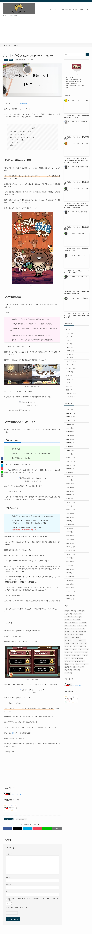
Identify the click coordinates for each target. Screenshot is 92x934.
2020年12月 (70, 591)
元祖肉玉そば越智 (77, 658)
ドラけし (68, 640)
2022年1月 (70, 543)
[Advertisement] (46, 30)
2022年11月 (70, 506)
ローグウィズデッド (80, 652)
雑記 (69, 390)
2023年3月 (70, 491)
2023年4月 (70, 487)
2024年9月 (70, 424)
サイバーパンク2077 (71, 622)
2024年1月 (70, 454)
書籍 (69, 375)
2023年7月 (70, 476)
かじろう (68, 614)
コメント (9, 854)
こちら (14, 733)
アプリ (10, 59)
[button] (7, 828)
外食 (78, 664)
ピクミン (83, 643)
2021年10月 (70, 554)
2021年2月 (70, 584)
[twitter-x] (83, 1)
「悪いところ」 (20, 142)
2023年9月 (70, 469)
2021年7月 (70, 565)
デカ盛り (79, 634)
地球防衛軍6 (69, 664)
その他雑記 (71, 393)
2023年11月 (70, 461)
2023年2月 (70, 495)
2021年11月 (70, 550)
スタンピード (82, 625)
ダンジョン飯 (69, 634)
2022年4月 (70, 532)
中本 (67, 658)
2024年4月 (70, 443)
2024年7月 (70, 431)
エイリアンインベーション (73, 617)
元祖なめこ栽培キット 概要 (21, 131)
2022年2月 (70, 539)
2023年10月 (70, 465)
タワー (81, 628)
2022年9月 (70, 513)
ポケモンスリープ (70, 649)
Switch (70, 347)
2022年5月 (70, 528)
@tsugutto (23, 103)
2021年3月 (70, 580)
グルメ (69, 333)
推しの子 (68, 670)
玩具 (69, 386)
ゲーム (6, 59)
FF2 (73, 611)
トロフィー (71, 364)
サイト (8, 891)
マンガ (70, 379)
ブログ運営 (71, 397)
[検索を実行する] (87, 54)
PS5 (69, 344)
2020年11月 (70, 595)
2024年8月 (70, 428)
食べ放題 (68, 673)
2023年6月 (70, 480)
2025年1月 (70, 409)
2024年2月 (70, 450)
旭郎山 (77, 670)
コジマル (68, 619)
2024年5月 (70, 439)
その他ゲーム (71, 361)
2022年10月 (70, 509)
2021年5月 (70, 573)
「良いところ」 (20, 140)
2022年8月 (70, 517)
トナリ (67, 637)
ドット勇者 (76, 637)
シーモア (82, 622)
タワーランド (69, 631)
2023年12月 (70, 457)
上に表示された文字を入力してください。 (18, 907)
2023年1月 (70, 498)
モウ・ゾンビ (83, 649)
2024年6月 (70, 435)
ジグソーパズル (70, 625)
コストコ (76, 619)
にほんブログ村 (16, 794)
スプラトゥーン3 (70, 628)
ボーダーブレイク (80, 646)
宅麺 (85, 664)
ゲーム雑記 (71, 357)
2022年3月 (70, 535)
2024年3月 (70, 446)
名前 (8, 877)
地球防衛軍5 (79, 661)
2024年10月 (70, 420)
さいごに (15, 145)
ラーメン (68, 652)
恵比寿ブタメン (78, 667)
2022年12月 (70, 502)
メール (8, 884)
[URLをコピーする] (57, 828)
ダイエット (71, 368)
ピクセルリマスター (71, 643)
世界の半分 (76, 655)
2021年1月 (70, 587)
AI (68, 329)
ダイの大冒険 (81, 631)
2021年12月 (70, 547)
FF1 (67, 611)
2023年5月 (70, 483)
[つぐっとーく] (19, 8)
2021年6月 (70, 569)
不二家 (67, 655)
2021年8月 (70, 561)
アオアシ (77, 614)
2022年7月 (70, 521)
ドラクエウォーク (79, 640)
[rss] (85, 1)
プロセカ (68, 646)
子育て (69, 372)
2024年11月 (70, 417)
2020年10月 (70, 599)
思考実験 (68, 667)
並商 (84, 655)
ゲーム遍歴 (71, 354)
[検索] (88, 1)
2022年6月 (70, 524)
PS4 (69, 340)
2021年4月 (70, 576)
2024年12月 (70, 413)
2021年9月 (70, 558)
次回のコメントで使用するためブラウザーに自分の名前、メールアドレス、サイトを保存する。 (33, 899)
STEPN (81, 611)
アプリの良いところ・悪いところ (23, 137)
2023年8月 (70, 472)
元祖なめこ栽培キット (20, 59)
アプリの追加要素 (18, 134)
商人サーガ (69, 661)
